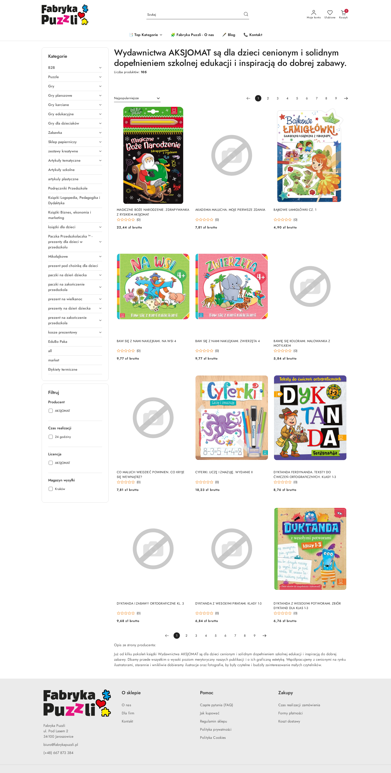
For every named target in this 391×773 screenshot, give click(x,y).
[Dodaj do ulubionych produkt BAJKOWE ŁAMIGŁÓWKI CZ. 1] (341, 111)
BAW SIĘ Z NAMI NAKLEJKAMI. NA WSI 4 (146, 341)
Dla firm (128, 713)
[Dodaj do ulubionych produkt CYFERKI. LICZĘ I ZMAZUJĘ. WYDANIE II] (263, 374)
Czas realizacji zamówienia (299, 705)
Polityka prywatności (215, 729)
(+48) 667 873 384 (58, 752)
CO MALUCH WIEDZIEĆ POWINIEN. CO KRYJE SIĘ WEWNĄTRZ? (150, 474)
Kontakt (127, 721)
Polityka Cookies (213, 737)
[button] (145, 35)
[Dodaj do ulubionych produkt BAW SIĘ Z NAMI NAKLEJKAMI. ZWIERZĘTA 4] (263, 243)
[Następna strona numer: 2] (346, 98)
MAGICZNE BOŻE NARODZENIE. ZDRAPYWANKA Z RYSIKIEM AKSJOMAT (153, 211)
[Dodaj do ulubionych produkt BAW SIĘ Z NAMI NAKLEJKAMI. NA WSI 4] (184, 243)
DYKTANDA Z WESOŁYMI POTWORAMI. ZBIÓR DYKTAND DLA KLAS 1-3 (307, 605)
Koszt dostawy (289, 721)
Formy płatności (290, 713)
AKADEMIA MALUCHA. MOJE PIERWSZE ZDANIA (230, 209)
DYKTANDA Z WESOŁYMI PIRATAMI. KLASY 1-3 (228, 603)
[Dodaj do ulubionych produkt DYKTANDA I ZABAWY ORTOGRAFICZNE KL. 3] (184, 505)
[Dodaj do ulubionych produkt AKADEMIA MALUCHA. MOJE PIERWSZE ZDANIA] (263, 111)
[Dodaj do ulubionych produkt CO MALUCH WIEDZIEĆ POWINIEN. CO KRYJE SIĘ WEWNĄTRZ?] (184, 374)
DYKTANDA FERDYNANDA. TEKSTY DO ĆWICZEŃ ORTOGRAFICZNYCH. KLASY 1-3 (305, 474)
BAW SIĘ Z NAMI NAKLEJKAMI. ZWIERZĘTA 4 (227, 341)
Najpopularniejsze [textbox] (126, 98)
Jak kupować (209, 713)
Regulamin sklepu (213, 721)
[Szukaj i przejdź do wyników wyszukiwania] (246, 14)
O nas (126, 705)
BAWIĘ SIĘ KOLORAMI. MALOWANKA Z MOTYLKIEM (302, 343)
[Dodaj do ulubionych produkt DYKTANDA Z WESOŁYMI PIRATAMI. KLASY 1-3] (263, 505)
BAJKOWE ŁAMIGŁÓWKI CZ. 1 (295, 209)
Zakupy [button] (285, 692)
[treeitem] (75, 67)
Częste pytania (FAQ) (216, 705)
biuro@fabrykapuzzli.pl (60, 744)
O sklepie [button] (131, 692)
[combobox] (137, 98)
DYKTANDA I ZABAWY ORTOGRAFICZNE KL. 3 (150, 603)
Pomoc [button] (206, 692)
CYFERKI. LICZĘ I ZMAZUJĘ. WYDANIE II (224, 472)
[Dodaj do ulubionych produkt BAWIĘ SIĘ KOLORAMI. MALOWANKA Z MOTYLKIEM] (341, 243)
